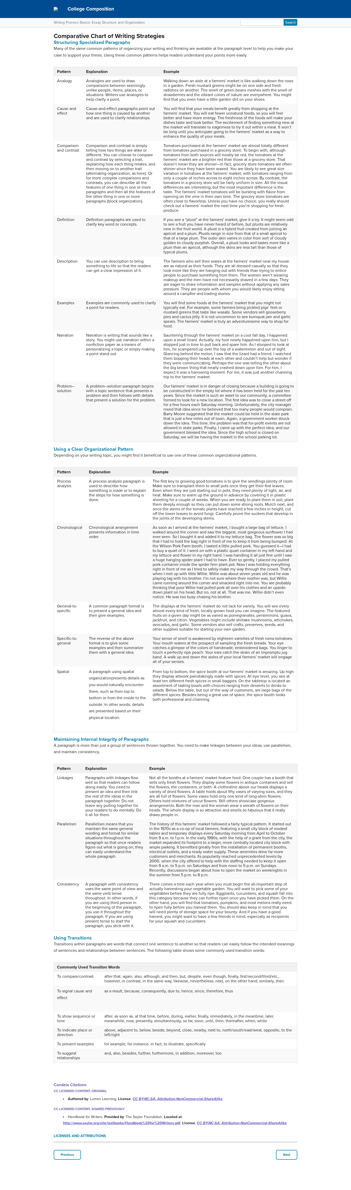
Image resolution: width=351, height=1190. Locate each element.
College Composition (91, 9)
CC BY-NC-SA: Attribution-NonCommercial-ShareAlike (178, 1099)
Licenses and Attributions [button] (80, 1136)
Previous (67, 1155)
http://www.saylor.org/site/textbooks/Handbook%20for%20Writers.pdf (121, 1123)
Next (286, 1155)
